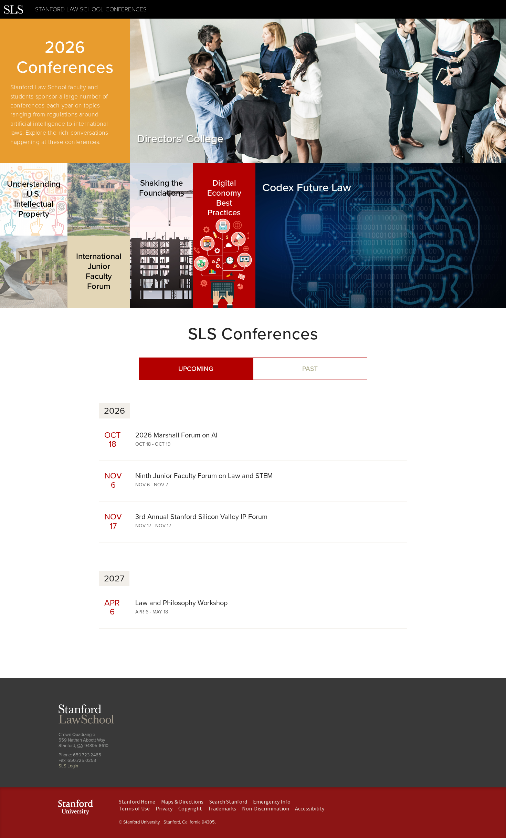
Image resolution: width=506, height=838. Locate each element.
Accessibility (309, 808)
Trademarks (222, 808)
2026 (114, 411)
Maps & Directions (182, 801)
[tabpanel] (65, 91)
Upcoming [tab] (195, 369)
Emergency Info (272, 801)
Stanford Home (137, 801)
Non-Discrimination (265, 808)
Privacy (164, 808)
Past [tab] (310, 369)
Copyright (190, 808)
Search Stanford (228, 801)
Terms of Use (134, 808)
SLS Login (68, 766)
